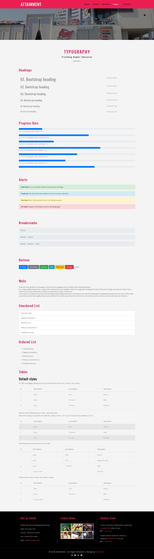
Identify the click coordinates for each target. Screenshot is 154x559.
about (96, 4)
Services (106, 4)
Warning (59, 267)
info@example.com (32, 540)
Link (77, 267)
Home (87, 4)
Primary (23, 267)
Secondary (34, 267)
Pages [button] (116, 4)
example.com (105, 528)
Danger (69, 267)
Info (51, 267)
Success (44, 267)
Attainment (31, 4)
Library (30, 244)
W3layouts (100, 552)
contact (127, 4)
